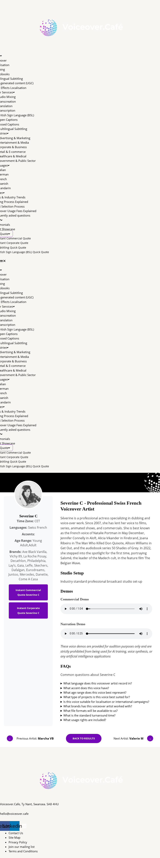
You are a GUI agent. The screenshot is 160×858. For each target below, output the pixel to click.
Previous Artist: (31, 738)
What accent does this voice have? (86, 688)
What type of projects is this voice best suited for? (96, 697)
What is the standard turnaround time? (89, 715)
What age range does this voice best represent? (94, 692)
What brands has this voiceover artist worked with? (97, 706)
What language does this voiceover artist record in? (97, 683)
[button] (80, 261)
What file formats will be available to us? (90, 711)
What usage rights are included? (84, 720)
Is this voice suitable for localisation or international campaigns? (106, 702)
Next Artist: (133, 738)
